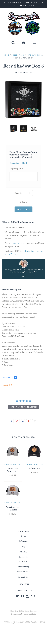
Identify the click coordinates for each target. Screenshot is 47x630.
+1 (28, 421)
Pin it (17, 421)
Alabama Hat (34, 469)
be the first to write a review (23, 407)
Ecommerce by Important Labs (23, 607)
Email (34, 421)
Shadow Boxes (34, 55)
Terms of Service (23, 572)
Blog (23, 547)
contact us (15, 243)
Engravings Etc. (23, 72)
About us (23, 552)
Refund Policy (23, 567)
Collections (17, 55)
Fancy (23, 421)
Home (6, 55)
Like (12, 421)
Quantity (18, 193)
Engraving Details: (17, 169)
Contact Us (23, 557)
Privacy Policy (23, 577)
